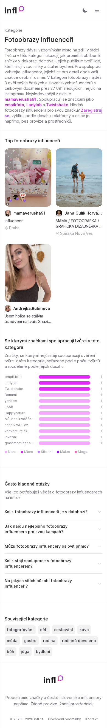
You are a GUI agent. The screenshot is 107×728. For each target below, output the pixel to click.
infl (11, 10)
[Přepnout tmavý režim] (84, 10)
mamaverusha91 (21, 99)
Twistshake (57, 104)
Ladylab (34, 104)
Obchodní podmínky (64, 719)
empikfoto (14, 104)
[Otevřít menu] (96, 10)
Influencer (14, 220)
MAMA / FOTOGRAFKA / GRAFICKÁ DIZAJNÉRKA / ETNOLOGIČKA (78, 223)
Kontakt (91, 719)
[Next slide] (43, 177)
